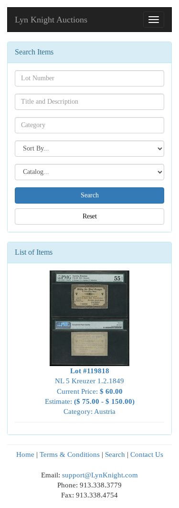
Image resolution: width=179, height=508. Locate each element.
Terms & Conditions (70, 454)
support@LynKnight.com (100, 475)
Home (25, 454)
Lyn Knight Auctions (51, 19)
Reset (90, 216)
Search (115, 454)
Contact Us (146, 454)
